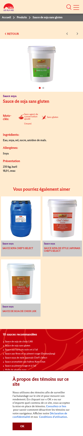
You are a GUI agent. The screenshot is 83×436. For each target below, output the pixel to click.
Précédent (67, 33)
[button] (68, 7)
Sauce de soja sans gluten (17, 346)
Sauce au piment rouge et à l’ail (20, 366)
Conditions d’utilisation (52, 417)
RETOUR (13, 33)
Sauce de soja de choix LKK (19, 342)
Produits (22, 17)
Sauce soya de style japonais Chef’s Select (26, 358)
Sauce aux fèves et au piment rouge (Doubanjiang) (30, 354)
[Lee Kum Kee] (8, 8)
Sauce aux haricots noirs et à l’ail (21, 350)
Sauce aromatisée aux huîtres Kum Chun (25, 362)
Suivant (76, 33)
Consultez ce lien (56, 406)
